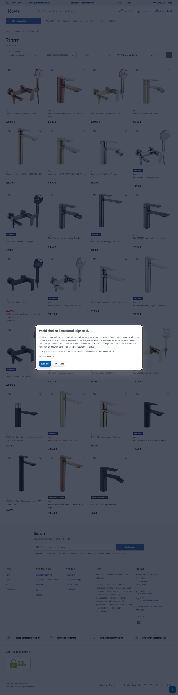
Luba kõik (45, 363)
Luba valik (59, 363)
